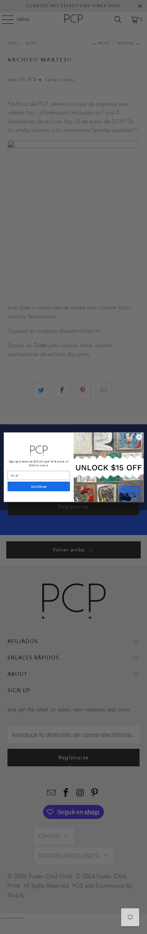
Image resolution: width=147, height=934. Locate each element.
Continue (39, 486)
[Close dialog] (139, 437)
